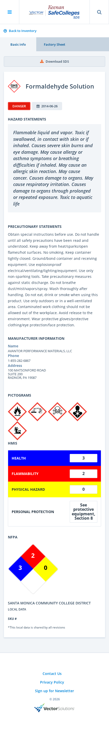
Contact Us (52, 673)
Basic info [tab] (18, 44)
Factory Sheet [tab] (54, 44)
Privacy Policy (52, 682)
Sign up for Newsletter (54, 690)
